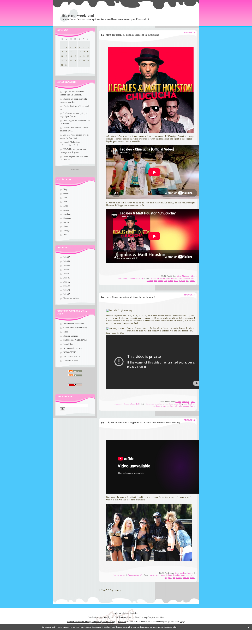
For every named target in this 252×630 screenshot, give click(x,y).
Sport (65, 226)
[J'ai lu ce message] (248, 627)
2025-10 (66, 290)
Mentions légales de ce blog (103, 621)
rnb (155, 281)
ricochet (158, 404)
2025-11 (66, 286)
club (176, 281)
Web (65, 234)
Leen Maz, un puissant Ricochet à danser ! (130, 297)
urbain (165, 404)
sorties (66, 222)
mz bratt (156, 406)
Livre (65, 206)
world (162, 278)
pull (169, 578)
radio (192, 575)
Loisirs (66, 210)
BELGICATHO (69, 352)
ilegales (174, 278)
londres (191, 404)
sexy (157, 575)
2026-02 (66, 273)
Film (65, 197)
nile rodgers (184, 406)
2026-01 (66, 278)
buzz (180, 278)
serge (163, 575)
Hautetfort (134, 613)
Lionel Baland (69, 344)
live (165, 281)
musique (186, 278)
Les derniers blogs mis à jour (100, 617)
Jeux (65, 202)
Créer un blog (120, 613)
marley (178, 578)
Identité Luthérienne (71, 356)
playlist (182, 281)
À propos (75, 169)
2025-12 (66, 282)
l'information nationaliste (73, 323)
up (174, 578)
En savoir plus (170, 627)
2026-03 (66, 269)
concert (66, 193)
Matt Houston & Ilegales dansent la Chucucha (132, 34)
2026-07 (66, 257)
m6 (187, 575)
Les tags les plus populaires (152, 617)
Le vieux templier (70, 360)
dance (170, 281)
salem (192, 578)
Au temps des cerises (72, 348)
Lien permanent (119, 575)
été (187, 281)
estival (192, 281)
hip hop (170, 406)
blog (182, 621)
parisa (152, 575)
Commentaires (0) (136, 278)
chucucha (155, 278)
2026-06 (66, 261)
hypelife (176, 575)
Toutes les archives (71, 298)
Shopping (67, 218)
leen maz (150, 404)
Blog (65, 189)
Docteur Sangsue (70, 336)
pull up (186, 578)
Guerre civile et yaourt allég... (75, 327)
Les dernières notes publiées (127, 617)
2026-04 (66, 265)
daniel (65, 332)
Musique (67, 214)
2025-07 (66, 294)
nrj (166, 578)
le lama (169, 575)
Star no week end (78, 15)
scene (160, 281)
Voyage (66, 230)
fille (180, 404)
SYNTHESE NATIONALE (75, 340)
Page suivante (115, 590)
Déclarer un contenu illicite (78, 621)
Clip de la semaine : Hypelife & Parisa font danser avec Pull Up (143, 422)
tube (168, 278)
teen (185, 404)
